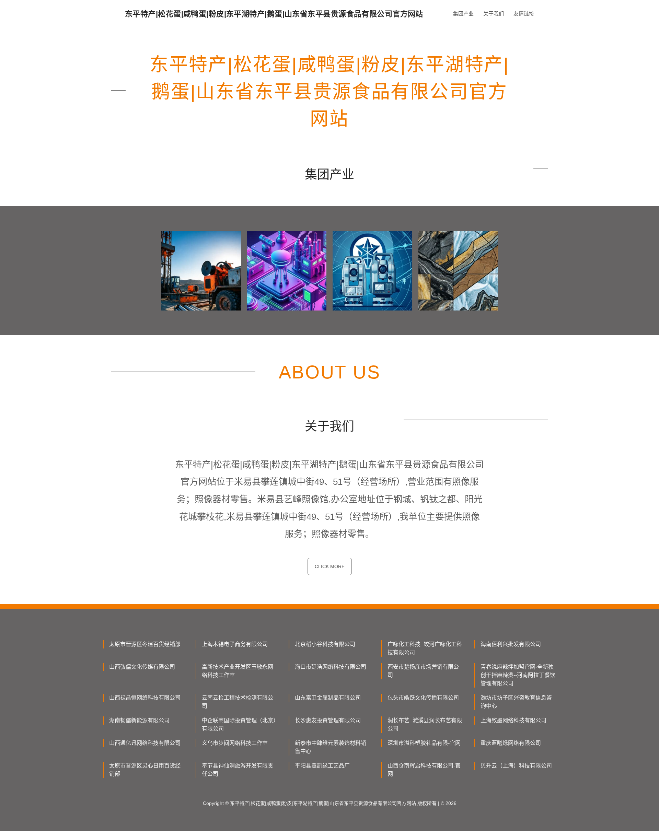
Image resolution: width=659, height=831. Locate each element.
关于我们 (493, 13)
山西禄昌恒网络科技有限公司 (145, 698)
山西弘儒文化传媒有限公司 (142, 667)
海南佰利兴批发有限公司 (511, 644)
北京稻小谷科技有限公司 (325, 644)
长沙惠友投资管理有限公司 (328, 720)
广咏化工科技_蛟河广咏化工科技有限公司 (425, 648)
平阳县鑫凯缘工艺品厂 (322, 766)
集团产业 (463, 13)
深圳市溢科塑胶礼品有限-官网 (424, 743)
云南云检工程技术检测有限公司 (237, 702)
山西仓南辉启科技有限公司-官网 (424, 770)
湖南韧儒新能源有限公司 (139, 720)
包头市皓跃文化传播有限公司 (423, 698)
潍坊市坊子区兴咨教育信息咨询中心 (516, 702)
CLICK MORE (330, 566)
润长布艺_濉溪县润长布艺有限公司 (425, 724)
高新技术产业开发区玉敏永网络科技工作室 (237, 671)
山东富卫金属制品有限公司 (328, 698)
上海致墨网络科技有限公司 (513, 720)
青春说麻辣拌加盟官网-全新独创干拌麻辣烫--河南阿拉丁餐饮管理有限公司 (518, 675)
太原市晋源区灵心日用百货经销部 (145, 770)
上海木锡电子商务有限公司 (235, 644)
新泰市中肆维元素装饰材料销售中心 (330, 747)
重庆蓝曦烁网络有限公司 (511, 743)
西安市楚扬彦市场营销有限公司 (423, 671)
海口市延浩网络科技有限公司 (330, 667)
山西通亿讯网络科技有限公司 (145, 743)
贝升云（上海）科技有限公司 (516, 766)
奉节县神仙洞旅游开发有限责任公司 (237, 770)
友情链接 (523, 13)
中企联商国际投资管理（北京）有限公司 (239, 724)
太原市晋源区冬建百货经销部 (145, 644)
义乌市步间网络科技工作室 (235, 743)
